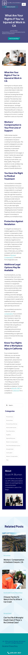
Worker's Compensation (8, 33)
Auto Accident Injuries (11, 427)
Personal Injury (5, 32)
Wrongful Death (9, 449)
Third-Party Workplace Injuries (17, 32)
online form (16, 390)
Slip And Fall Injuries (10, 438)
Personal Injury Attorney (11, 424)
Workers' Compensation (12, 456)
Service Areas (9, 420)
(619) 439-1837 (15, 388)
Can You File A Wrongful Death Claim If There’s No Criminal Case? (13, 619)
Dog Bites (8, 434)
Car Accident (9, 452)
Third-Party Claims (10, 431)
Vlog (7, 460)
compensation (8, 314)
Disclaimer (5, 646)
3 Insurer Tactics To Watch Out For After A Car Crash (13, 599)
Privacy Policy (13, 646)
